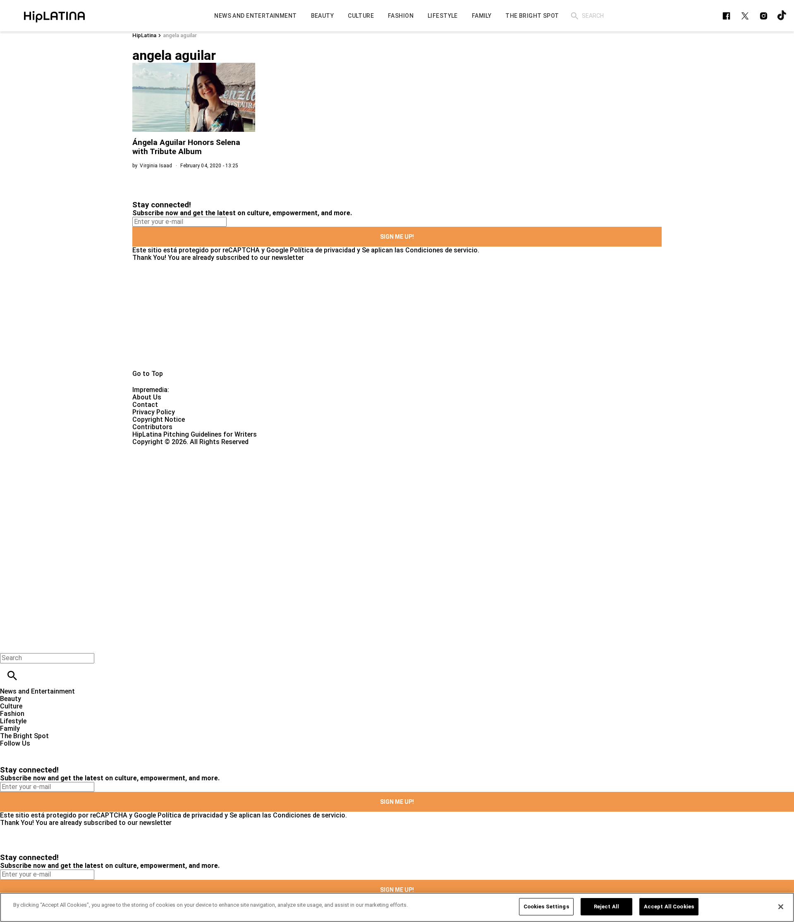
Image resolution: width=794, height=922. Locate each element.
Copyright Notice (158, 419)
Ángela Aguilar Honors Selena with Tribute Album (186, 147)
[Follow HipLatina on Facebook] (726, 16)
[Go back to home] (325, 476)
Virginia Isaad (156, 166)
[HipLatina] (54, 15)
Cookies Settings (546, 906)
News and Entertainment (37, 691)
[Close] (781, 907)
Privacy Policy (153, 412)
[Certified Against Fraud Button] (161, 449)
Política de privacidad (322, 250)
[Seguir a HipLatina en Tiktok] (782, 16)
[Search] (574, 16)
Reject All (606, 906)
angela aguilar (180, 35)
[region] (397, 907)
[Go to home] (397, 315)
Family (10, 728)
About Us (146, 397)
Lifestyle (13, 721)
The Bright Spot (24, 736)
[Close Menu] (9, 643)
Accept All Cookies (669, 906)
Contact (145, 405)
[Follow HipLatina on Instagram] (763, 16)
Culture (11, 706)
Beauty (10, 699)
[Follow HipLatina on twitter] (745, 16)
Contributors (152, 427)
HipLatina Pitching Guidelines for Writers (194, 434)
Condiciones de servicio (441, 250)
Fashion (12, 714)
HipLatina (144, 35)
